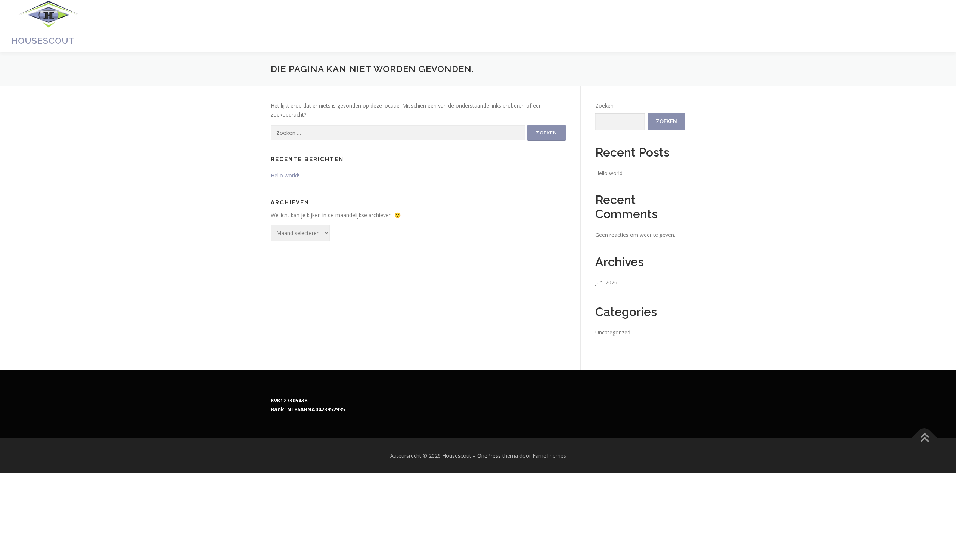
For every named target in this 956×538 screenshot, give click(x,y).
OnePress (489, 455)
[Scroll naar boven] (924, 438)
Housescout (43, 40)
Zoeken (604, 105)
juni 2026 (606, 282)
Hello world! (285, 175)
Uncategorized (612, 332)
